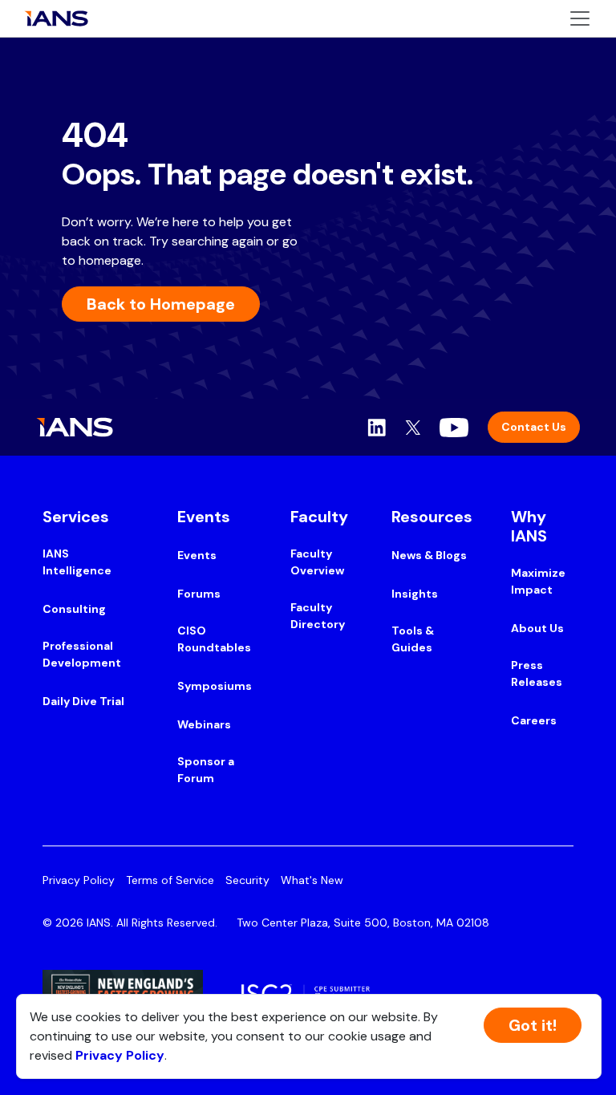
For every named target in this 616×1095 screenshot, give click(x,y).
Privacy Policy (79, 880)
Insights (414, 593)
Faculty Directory (317, 615)
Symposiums (214, 686)
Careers (534, 720)
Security (247, 880)
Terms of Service (170, 880)
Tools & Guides (412, 639)
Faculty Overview (317, 562)
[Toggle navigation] (580, 18)
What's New (312, 880)
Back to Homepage (161, 304)
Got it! (533, 1025)
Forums (199, 593)
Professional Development (82, 654)
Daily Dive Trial (83, 701)
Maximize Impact (538, 581)
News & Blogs (429, 555)
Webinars (204, 724)
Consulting (74, 609)
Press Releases (536, 673)
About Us (537, 628)
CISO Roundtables (214, 639)
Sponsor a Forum (205, 769)
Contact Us (533, 427)
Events (197, 555)
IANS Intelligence (77, 562)
